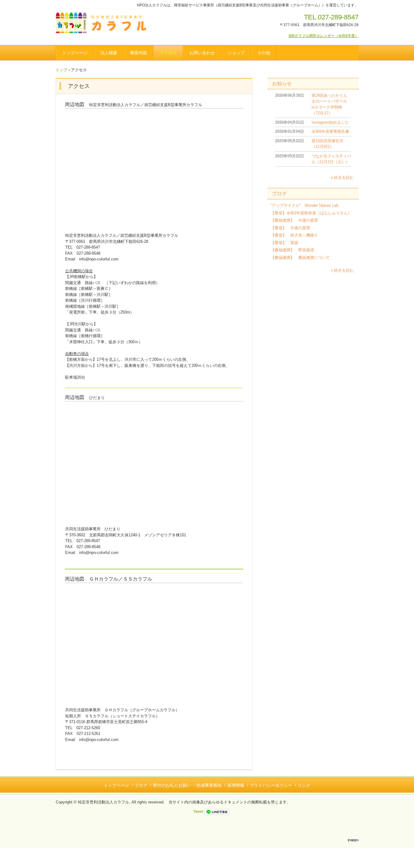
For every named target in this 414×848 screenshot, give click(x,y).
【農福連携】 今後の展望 (294, 220)
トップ (61, 70)
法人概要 (108, 52)
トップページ (75, 52)
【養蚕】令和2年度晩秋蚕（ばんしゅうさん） (311, 213)
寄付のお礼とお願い (172, 785)
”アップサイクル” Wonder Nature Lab (304, 205)
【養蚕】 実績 (284, 242)
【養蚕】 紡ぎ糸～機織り (294, 235)
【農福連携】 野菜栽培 (292, 250)
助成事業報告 (209, 785)
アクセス (168, 52)
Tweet (198, 811)
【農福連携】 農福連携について (300, 257)
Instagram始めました (330, 122)
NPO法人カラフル (103, 24)
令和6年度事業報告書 (330, 131)
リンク (304, 785)
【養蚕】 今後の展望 (290, 228)
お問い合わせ (202, 52)
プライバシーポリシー (271, 785)
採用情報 (235, 785)
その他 (263, 52)
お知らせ (282, 83)
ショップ (236, 52)
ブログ (279, 193)
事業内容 (138, 52)
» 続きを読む (342, 177)
